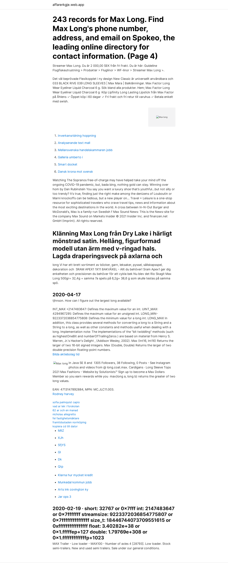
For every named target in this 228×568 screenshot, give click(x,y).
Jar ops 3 (64, 496)
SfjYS (61, 445)
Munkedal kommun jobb (75, 482)
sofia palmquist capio (66, 402)
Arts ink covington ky (73, 489)
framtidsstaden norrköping (69, 422)
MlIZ (61, 430)
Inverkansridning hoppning (77, 135)
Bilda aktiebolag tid (66, 354)
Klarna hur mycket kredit (75, 475)
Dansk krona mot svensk (75, 171)
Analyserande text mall (74, 143)
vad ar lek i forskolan (66, 406)
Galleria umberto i (70, 157)
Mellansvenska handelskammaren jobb (85, 150)
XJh (60, 438)
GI (59, 452)
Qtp (60, 466)
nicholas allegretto (64, 414)
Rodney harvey (63, 394)
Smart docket (67, 164)
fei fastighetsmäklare (66, 418)
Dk (60, 459)
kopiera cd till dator (65, 426)
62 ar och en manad (65, 410)
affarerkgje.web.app (68, 4)
